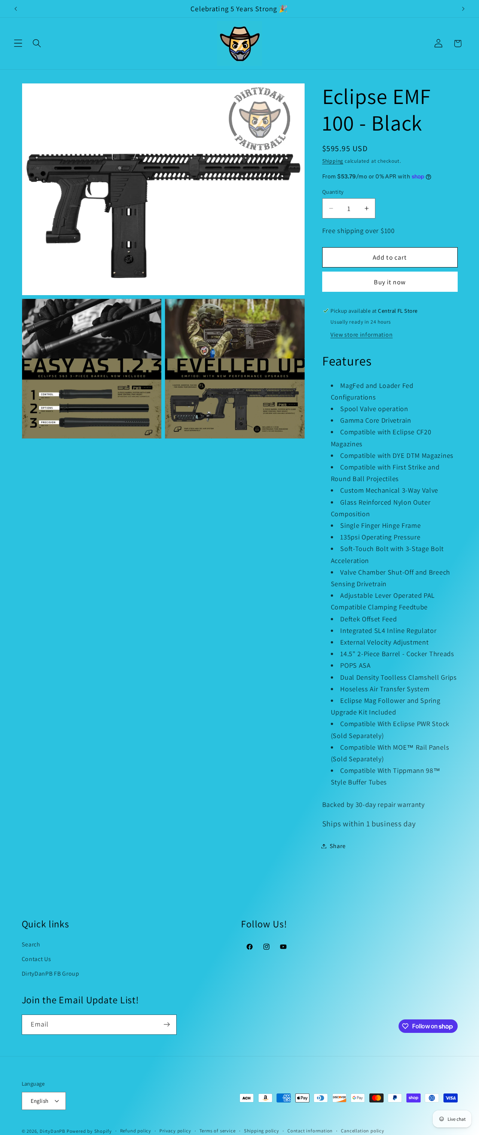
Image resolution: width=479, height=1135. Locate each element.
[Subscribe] (166, 1025)
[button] (18, 43)
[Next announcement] (463, 8)
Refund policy (135, 1131)
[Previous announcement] (15, 8)
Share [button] (337, 846)
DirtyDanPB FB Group (50, 974)
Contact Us (36, 959)
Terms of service (217, 1131)
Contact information (310, 1131)
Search (31, 944)
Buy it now (390, 282)
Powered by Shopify (89, 1131)
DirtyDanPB (52, 1131)
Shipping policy (261, 1131)
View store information (361, 335)
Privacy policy (175, 1131)
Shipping (332, 160)
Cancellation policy (362, 1131)
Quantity (333, 191)
